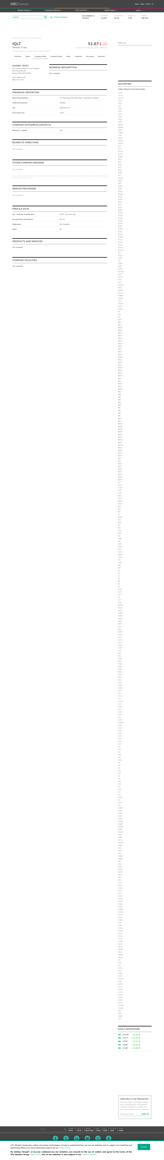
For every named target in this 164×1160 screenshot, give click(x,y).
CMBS (120, 133)
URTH (120, 984)
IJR (119, 581)
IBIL (119, 416)
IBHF (120, 370)
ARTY (120, 122)
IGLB (120, 546)
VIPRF (125, 1041)
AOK (120, 111)
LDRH (120, 813)
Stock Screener (60, 17)
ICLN (120, 485)
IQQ (119, 629)
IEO (119, 520)
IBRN (120, 450)
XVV (120, 1019)
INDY (120, 621)
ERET (120, 210)
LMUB (120, 821)
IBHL (120, 386)
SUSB (120, 931)
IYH (119, 773)
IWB (119, 706)
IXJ (119, 752)
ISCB (120, 634)
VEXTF (125, 1038)
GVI (119, 282)
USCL (120, 987)
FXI (119, 261)
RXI (119, 880)
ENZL (120, 197)
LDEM (120, 808)
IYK (119, 778)
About (137, 4)
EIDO (120, 181)
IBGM (120, 368)
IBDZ (120, 351)
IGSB (120, 557)
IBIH (119, 405)
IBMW (120, 445)
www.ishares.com (18, 77)
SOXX (120, 915)
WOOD (121, 1005)
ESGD (120, 213)
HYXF (120, 306)
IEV (119, 525)
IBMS (120, 434)
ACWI (120, 95)
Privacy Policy (64, 1148)
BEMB (120, 125)
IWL (119, 717)
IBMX (120, 448)
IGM (119, 549)
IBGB (120, 357)
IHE (119, 565)
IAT (119, 317)
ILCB (120, 589)
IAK (119, 314)
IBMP (120, 426)
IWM (120, 720)
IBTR (120, 480)
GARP (120, 263)
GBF (119, 266)
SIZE (120, 896)
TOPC (120, 973)
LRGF (120, 829)
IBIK (119, 413)
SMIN (120, 904)
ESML (120, 221)
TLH (119, 963)
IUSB (120, 685)
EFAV (120, 165)
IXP (119, 757)
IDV (119, 509)
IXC (119, 746)
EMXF (120, 191)
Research (101, 56)
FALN (120, 255)
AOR (120, 117)
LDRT (120, 819)
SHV (120, 891)
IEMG (120, 517)
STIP (120, 923)
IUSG (120, 688)
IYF (119, 768)
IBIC (119, 392)
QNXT (120, 869)
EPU (119, 205)
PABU (120, 859)
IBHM (120, 389)
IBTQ (120, 477)
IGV (119, 560)
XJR (119, 1013)
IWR (119, 733)
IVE (119, 693)
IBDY (120, 349)
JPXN (120, 797)
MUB (120, 845)
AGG (120, 101)
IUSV (120, 690)
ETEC (120, 226)
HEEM (120, 290)
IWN (120, 725)
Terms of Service (89, 1154)
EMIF (120, 189)
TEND (120, 949)
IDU (119, 506)
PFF (119, 861)
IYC (119, 762)
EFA (119, 162)
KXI (119, 805)
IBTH (120, 456)
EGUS (120, 178)
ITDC (120, 661)
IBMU (120, 440)
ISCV (120, 642)
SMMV (121, 912)
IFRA (120, 533)
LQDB (120, 824)
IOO (119, 626)
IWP (119, 730)
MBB (120, 837)
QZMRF (125, 1034)
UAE (120, 981)
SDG (120, 885)
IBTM (120, 469)
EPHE (120, 199)
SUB (120, 925)
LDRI (120, 816)
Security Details (56, 56)
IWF (119, 714)
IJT (119, 586)
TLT (119, 965)
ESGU (120, 218)
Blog (142, 4)
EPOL (120, 202)
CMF (120, 135)
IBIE (119, 397)
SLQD (120, 899)
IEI (119, 514)
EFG (119, 167)
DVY (120, 149)
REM (120, 875)
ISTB (120, 648)
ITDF (120, 669)
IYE (119, 765)
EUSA (120, 234)
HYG (119, 301)
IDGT (120, 498)
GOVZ (120, 277)
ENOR (120, 194)
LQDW (121, 827)
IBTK (120, 464)
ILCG (120, 592)
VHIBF (125, 1048)
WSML (121, 1008)
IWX (119, 741)
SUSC (120, 933)
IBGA (120, 354)
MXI (119, 848)
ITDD (120, 664)
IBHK (120, 384)
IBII (119, 408)
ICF (119, 482)
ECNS (120, 154)
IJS (119, 584)
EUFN (120, 229)
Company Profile (40, 56)
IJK (119, 578)
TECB (120, 947)
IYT (119, 786)
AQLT (120, 119)
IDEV (120, 496)
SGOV (120, 888)
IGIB (119, 544)
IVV (119, 698)
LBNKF (125, 1045)
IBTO (120, 472)
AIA (119, 106)
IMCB (120, 605)
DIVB (120, 138)
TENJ (120, 952)
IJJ (118, 576)
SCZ (120, 883)
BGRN (120, 127)
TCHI (120, 944)
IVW (120, 704)
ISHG (120, 645)
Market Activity (17, 38)
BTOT (120, 130)
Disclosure (90, 56)
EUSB (120, 237)
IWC (120, 709)
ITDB (120, 658)
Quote (28, 56)
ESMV (120, 223)
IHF (119, 568)
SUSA (120, 928)
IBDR (120, 330)
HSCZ (120, 293)
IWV (120, 738)
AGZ (120, 103)
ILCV (120, 594)
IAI (119, 311)
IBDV (120, 341)
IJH (119, 573)
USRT (120, 1000)
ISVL (120, 650)
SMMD (121, 909)
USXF (120, 1003)
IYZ (119, 794)
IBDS (120, 333)
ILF (119, 597)
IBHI (119, 378)
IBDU (120, 338)
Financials (78, 56)
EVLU (120, 239)
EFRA (120, 173)
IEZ (119, 528)
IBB (119, 322)
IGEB (120, 538)
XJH (119, 1011)
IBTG (120, 453)
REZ (119, 877)
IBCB (120, 327)
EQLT (120, 207)
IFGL (120, 530)
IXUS (120, 760)
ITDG (120, 672)
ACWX (121, 98)
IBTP (120, 474)
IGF (119, 541)
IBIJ (119, 410)
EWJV (120, 245)
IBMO (120, 424)
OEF (119, 853)
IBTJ (119, 461)
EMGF (120, 186)
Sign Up (145, 1114)
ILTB (119, 602)
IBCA (120, 325)
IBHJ (119, 381)
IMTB (120, 613)
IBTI (119, 458)
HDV (120, 287)
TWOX (121, 979)
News (68, 56)
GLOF (120, 269)
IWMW (121, 722)
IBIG (119, 402)
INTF (120, 624)
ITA (119, 653)
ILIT (119, 600)
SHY (119, 893)
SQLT (120, 917)
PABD (120, 856)
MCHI (120, 840)
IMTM (120, 616)
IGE (119, 536)
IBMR (120, 432)
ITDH (120, 674)
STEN (120, 920)
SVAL (120, 939)
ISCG (120, 640)
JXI (119, 800)
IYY (119, 792)
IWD (120, 712)
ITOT (120, 682)
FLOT (120, 258)
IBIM (119, 418)
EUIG (120, 231)
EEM (120, 159)
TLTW (120, 968)
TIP (119, 960)
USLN (120, 995)
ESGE (120, 215)
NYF (119, 851)
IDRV (120, 504)
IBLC (120, 421)
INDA (120, 618)
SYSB (120, 941)
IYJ (119, 776)
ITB (119, 656)
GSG (120, 279)
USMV (120, 997)
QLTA (120, 867)
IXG (119, 749)
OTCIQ (147, 4)
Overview (18, 56)
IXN (119, 754)
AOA (120, 109)
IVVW (120, 701)
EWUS (121, 247)
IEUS (120, 522)
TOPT (120, 976)
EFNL (120, 170)
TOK (119, 971)
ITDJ (119, 680)
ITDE (120, 666)
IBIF (119, 400)
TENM (120, 955)
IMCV (120, 610)
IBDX (120, 346)
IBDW (120, 343)
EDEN (120, 157)
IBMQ (120, 429)
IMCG (120, 608)
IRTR (120, 632)
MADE (120, 832)
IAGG (120, 309)
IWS (119, 736)
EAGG (120, 151)
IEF (119, 512)
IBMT (120, 437)
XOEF (120, 1016)
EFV (119, 175)
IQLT (28, 38)
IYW (119, 789)
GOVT (120, 274)
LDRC (120, 811)
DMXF (120, 143)
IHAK (120, 562)
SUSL (120, 936)
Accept (143, 1147)
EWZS (120, 250)
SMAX (120, 901)
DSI (119, 146)
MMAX (121, 843)
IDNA (120, 501)
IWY (119, 744)
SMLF (120, 907)
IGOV (120, 552)
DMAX (120, 141)
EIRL (120, 183)
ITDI (119, 677)
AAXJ (120, 93)
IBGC (120, 359)
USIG (120, 992)
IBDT (120, 335)
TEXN (120, 957)
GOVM (121, 271)
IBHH (120, 376)
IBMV (120, 442)
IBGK (120, 362)
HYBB (120, 295)
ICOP (120, 488)
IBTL (120, 466)
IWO (120, 728)
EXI (119, 253)
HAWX (121, 285)
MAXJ (120, 835)
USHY (120, 989)
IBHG (120, 373)
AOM (120, 114)
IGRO (120, 554)
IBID (119, 394)
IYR (119, 784)
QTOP (120, 872)
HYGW (121, 303)
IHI (119, 570)
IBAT (120, 319)
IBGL (120, 365)
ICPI (119, 490)
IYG (119, 770)
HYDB (120, 298)
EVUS (120, 242)
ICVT (120, 493)
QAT (120, 864)
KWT (120, 803)
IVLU (120, 696)
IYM (119, 781)
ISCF (120, 637)
